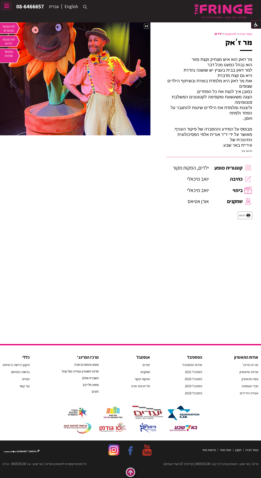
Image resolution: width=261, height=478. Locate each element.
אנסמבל (143, 357)
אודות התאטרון (246, 357)
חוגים (95, 391)
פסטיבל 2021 (193, 372)
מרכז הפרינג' (88, 357)
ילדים (218, 34)
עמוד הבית (245, 34)
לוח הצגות (231, 34)
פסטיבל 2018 (193, 393)
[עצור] (146, 26)
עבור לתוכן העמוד (130, 4)
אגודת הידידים (249, 393)
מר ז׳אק (238, 43)
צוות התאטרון (250, 379)
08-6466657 (30, 6)
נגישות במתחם (20, 372)
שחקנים (145, 372)
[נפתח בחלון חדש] (183, 413)
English (71, 6)
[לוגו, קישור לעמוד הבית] (223, 11)
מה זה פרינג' (250, 365)
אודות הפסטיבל (192, 365)
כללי (26, 357)
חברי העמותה (250, 386)
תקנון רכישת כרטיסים (16, 365)
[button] (85, 7)
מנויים (25, 379)
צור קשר (24, 386)
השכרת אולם (90, 378)
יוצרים (146, 365)
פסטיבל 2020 (193, 379)
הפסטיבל (194, 357)
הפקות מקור (142, 379)
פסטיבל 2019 (193, 386)
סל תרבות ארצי (140, 386)
